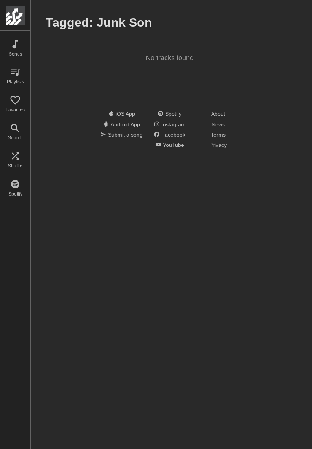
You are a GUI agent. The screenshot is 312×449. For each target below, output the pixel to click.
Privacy (218, 145)
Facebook (173, 135)
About (218, 114)
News (218, 124)
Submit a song (125, 135)
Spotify (173, 114)
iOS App (125, 114)
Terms (218, 135)
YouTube (173, 145)
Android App (125, 124)
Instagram (173, 124)
